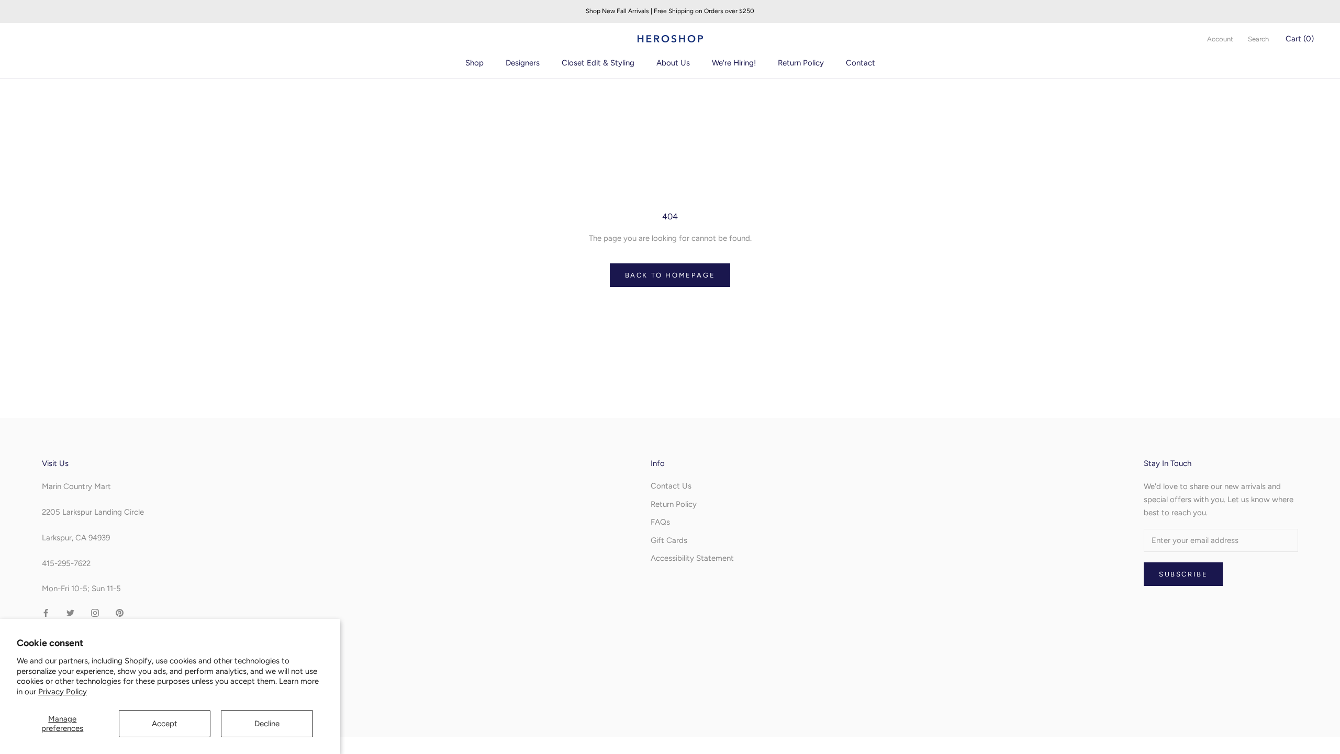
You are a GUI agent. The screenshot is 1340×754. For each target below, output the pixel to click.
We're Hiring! (734, 63)
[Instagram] (95, 612)
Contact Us (671, 486)
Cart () (1300, 38)
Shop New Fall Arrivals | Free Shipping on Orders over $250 (670, 11)
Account (1220, 39)
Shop (474, 63)
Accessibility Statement (692, 558)
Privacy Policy (62, 691)
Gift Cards (669, 540)
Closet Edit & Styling (598, 63)
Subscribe (1183, 574)
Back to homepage (670, 275)
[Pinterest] (120, 612)
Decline (267, 723)
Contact (860, 63)
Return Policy (801, 63)
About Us (673, 63)
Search (1258, 39)
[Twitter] (70, 612)
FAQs (660, 522)
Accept (164, 723)
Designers (523, 63)
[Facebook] (46, 612)
